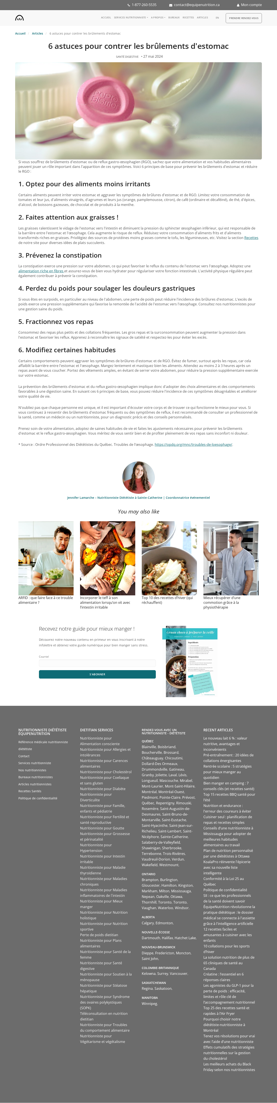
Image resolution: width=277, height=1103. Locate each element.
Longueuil (150, 780)
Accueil (106, 17)
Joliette (161, 775)
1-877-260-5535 (144, 4)
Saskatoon (163, 988)
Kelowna (149, 973)
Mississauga (181, 891)
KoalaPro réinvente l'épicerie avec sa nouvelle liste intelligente (226, 867)
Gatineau (176, 769)
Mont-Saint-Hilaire (180, 786)
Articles (202, 17)
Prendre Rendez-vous (243, 18)
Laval (173, 775)
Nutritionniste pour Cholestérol (106, 772)
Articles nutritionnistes (35, 784)
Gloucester (151, 885)
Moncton (183, 953)
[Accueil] (19, 17)
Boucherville (152, 752)
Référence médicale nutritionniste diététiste (43, 745)
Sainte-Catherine (174, 836)
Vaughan (149, 907)
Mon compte (251, 4)
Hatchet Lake (185, 938)
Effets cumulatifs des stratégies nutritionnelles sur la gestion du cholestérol (228, 1053)
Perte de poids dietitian (99, 934)
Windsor (182, 907)
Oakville (162, 896)
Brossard (171, 752)
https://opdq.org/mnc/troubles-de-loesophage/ (193, 444)
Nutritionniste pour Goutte (102, 828)
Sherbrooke (171, 848)
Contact (23, 756)
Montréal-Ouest (171, 791)
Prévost (188, 797)
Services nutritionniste (130, 17)
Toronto (165, 902)
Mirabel (186, 780)
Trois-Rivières (174, 853)
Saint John (150, 958)
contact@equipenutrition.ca (197, 4)
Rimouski (183, 803)
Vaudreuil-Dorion (156, 859)
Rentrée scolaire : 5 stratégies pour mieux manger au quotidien (227, 772)
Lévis (183, 775)
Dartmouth (151, 938)
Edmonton (164, 923)
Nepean (148, 896)
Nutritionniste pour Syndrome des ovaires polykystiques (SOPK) (105, 1002)
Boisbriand (167, 746)
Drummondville (154, 769)
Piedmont (150, 797)
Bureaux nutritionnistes (35, 777)
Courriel (44, 656)
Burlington (168, 879)
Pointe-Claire (169, 797)
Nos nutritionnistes (32, 770)
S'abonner (97, 674)
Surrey (162, 973)
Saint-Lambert (169, 831)
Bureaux (174, 17)
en (217, 17)
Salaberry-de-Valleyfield (161, 842)
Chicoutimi (173, 758)
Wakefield (150, 864)
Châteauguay (152, 758)
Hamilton (169, 885)
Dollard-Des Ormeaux (159, 763)
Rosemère (150, 808)
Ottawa (176, 896)
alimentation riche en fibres (41, 271)
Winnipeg (149, 1003)
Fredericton (164, 953)
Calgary (148, 923)
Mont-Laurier (152, 786)
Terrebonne (151, 853)
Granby (148, 775)
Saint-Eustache (174, 820)
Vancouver (178, 973)
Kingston (185, 885)
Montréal (149, 791)
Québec (148, 803)
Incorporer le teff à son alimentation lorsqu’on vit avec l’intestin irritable (105, 602)
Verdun (178, 859)
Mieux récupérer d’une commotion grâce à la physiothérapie (221, 602)
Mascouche (168, 780)
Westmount (169, 864)
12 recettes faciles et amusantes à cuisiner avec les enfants (227, 935)
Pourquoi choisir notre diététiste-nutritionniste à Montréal (224, 1025)
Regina (147, 988)
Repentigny (165, 803)
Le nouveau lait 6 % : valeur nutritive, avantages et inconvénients (225, 744)
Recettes (188, 17)
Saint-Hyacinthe (154, 825)
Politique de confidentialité (37, 798)
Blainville (149, 746)
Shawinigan (151, 848)
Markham (149, 891)
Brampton (150, 879)
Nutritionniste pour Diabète (103, 788)
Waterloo (165, 907)
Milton (164, 891)
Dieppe (147, 953)
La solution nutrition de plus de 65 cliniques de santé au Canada (228, 963)
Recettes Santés (29, 791)
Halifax (167, 938)
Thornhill (149, 902)
